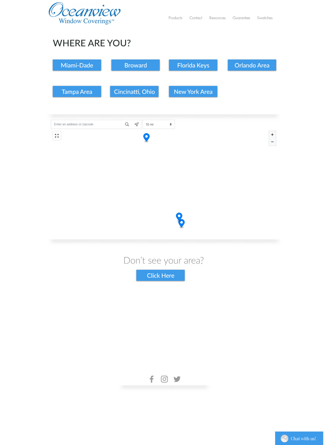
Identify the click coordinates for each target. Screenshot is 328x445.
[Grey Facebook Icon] (151, 379)
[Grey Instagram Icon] (164, 379)
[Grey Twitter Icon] (177, 379)
